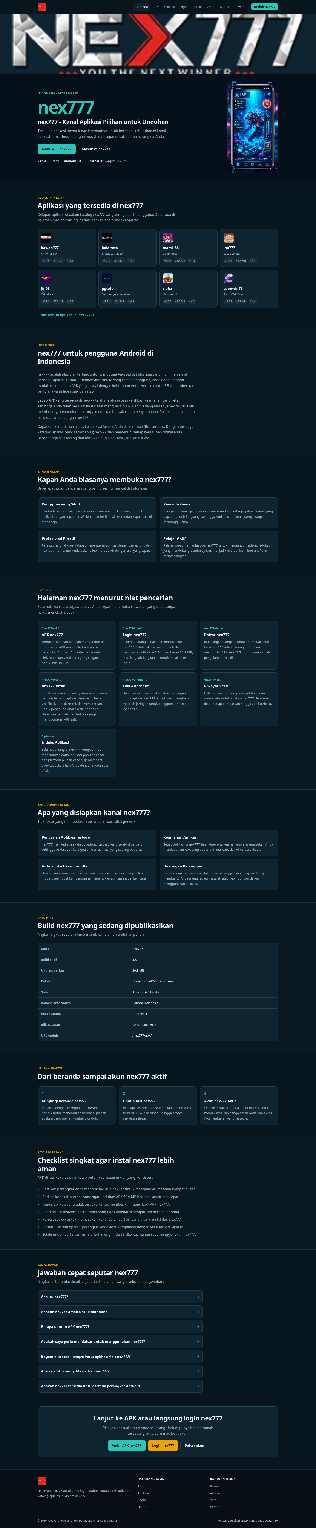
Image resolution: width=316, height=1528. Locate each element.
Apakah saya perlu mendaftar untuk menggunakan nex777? (93, 1341)
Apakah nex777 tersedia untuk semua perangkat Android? (91, 1386)
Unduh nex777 (264, 7)
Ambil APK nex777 (56, 149)
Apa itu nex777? (54, 1296)
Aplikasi (169, 7)
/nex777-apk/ (142, 1035)
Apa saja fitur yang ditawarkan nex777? (75, 1371)
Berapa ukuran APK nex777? (65, 1326)
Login (183, 7)
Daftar (196, 7)
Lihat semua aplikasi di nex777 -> (66, 315)
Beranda (142, 7)
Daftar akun (194, 1445)
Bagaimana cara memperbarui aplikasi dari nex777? (86, 1356)
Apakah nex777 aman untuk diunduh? (74, 1311)
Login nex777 (163, 1445)
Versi (241, 7)
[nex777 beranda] (42, 7)
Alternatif (226, 7)
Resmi (210, 7)
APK (155, 7)
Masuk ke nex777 (96, 149)
